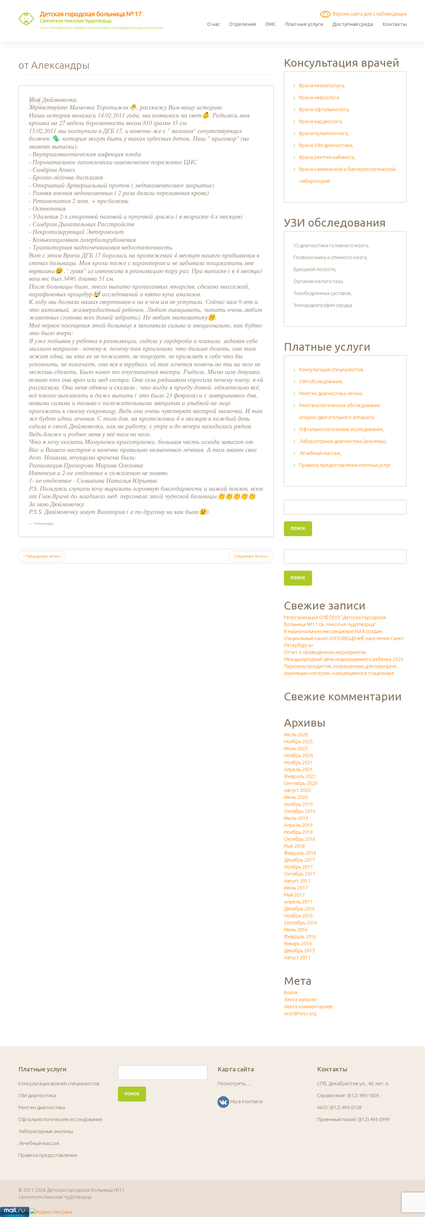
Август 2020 (297, 790)
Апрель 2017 (298, 901)
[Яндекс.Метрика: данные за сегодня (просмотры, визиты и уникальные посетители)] (51, 1211)
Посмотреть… (234, 1083)
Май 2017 (294, 894)
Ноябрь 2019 (298, 804)
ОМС (270, 24)
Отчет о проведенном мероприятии (325, 652)
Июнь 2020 (296, 797)
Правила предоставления (47, 1155)
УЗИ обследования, (321, 381)
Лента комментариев (308, 1006)
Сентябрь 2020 (300, 783)
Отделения (242, 24)
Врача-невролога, (319, 97)
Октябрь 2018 (299, 839)
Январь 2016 (298, 943)
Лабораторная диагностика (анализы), (342, 441)
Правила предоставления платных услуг (345, 465)
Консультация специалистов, (331, 369)
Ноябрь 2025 (298, 741)
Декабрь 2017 (299, 860)
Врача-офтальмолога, (324, 109)
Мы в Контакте (246, 1101)
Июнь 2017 (296, 888)
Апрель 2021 (298, 769)
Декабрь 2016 (299, 908)
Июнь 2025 (296, 748)
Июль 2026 (296, 734)
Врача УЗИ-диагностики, (326, 145)
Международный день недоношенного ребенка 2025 (343, 659)
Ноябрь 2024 (298, 755)
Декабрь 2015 (299, 950)
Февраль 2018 (300, 853)
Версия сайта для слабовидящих (369, 14)
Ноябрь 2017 (298, 867)
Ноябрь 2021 (298, 762)
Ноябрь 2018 (298, 832)
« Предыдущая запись (41, 556)
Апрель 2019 (298, 825)
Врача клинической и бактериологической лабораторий (347, 175)
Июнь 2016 (296, 929)
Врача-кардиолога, (321, 121)
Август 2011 (297, 957)
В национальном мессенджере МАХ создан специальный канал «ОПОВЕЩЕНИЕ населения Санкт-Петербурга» (344, 638)
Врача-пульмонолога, (324, 133)
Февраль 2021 (300, 776)
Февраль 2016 (300, 936)
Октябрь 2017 (299, 874)
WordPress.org (300, 1013)
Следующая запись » (251, 556)
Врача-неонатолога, (322, 85)
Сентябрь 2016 (300, 922)
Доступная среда (352, 24)
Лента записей (300, 999)
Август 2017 (297, 881)
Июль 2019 (296, 818)
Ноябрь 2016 (298, 915)
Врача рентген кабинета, (327, 157)
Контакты (394, 24)
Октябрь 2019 (299, 811)
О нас (213, 24)
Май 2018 (294, 846)
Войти (291, 992)
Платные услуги (304, 24)
